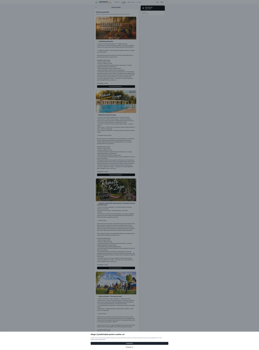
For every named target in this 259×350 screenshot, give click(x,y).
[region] (129, 341)
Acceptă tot (129, 343)
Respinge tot (129, 347)
